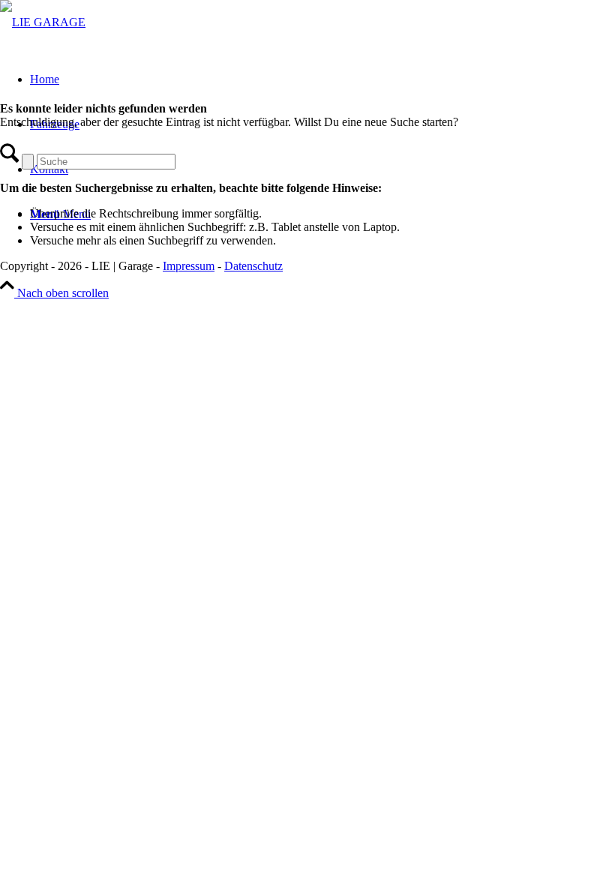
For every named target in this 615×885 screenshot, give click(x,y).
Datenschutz (253, 266)
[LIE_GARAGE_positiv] (43, 22)
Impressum (188, 266)
